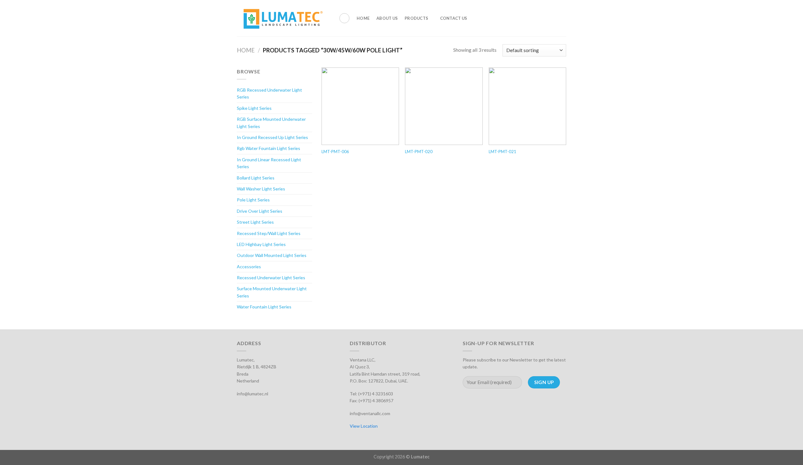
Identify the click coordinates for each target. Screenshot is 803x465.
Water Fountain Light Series (264, 306)
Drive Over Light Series (259, 211)
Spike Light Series (254, 108)
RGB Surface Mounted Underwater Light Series (271, 122)
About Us (387, 18)
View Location (364, 426)
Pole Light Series (253, 199)
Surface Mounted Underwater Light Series (272, 292)
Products (416, 18)
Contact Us (453, 18)
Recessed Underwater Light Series (271, 277)
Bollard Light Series (255, 177)
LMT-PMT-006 (335, 151)
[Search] (344, 18)
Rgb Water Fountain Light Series (268, 148)
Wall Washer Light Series (261, 188)
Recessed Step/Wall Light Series (268, 233)
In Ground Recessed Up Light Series (272, 137)
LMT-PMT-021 (502, 151)
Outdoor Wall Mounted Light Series (271, 255)
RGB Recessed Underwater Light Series (269, 93)
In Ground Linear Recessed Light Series (269, 163)
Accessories (249, 266)
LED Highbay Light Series (261, 244)
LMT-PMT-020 (419, 151)
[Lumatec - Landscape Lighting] (283, 18)
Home (363, 18)
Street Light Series (255, 222)
